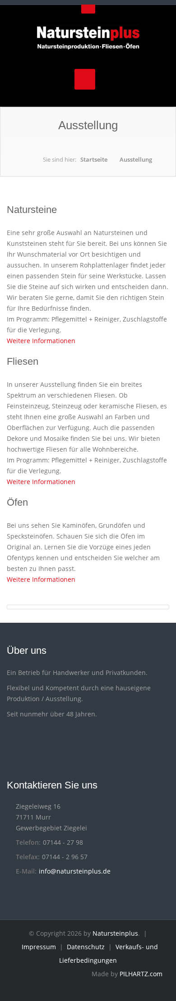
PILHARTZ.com (141, 973)
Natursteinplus (115, 933)
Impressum (39, 946)
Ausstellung (136, 159)
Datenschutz (86, 946)
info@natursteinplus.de (75, 871)
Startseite (93, 159)
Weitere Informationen (42, 340)
